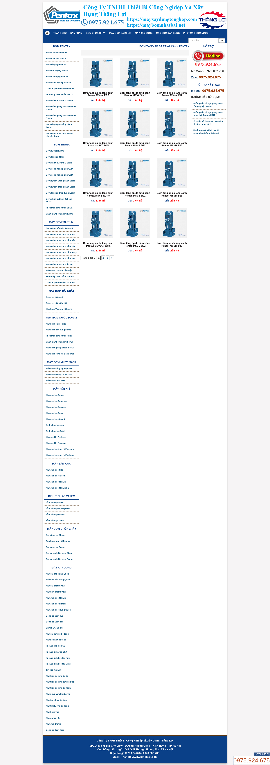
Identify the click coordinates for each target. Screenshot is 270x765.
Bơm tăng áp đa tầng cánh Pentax (59, 125)
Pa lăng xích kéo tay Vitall (58, 664)
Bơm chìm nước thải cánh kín (60, 240)
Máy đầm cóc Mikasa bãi (57, 488)
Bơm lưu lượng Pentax (57, 70)
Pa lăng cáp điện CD (55, 646)
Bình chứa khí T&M (55, 431)
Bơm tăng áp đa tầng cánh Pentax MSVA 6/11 (172, 94)
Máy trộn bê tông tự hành (58, 688)
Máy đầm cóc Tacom (56, 476)
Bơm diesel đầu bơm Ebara (59, 553)
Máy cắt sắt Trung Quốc (57, 574)
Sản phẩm (76, 33)
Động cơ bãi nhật (54, 297)
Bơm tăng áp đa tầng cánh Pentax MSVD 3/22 (135, 244)
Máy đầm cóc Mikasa (56, 482)
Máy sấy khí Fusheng (56, 437)
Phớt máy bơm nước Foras (59, 336)
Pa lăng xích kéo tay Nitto (58, 658)
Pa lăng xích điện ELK (56, 652)
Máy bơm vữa (52, 712)
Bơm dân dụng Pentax (57, 76)
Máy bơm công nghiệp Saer (59, 368)
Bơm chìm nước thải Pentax (59, 101)
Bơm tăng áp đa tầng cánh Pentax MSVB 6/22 (135, 194)
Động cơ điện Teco (55, 730)
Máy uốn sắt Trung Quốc (58, 580)
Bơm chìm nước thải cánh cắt (60, 246)
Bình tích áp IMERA (55, 514)
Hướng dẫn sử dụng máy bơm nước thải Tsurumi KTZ (208, 113)
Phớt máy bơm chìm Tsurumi (60, 276)
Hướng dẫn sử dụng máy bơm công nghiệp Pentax (208, 104)
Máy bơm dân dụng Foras (58, 330)
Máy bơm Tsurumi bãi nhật (59, 270)
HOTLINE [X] (262, 754)
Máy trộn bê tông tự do (57, 676)
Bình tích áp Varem (55, 502)
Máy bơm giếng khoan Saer (59, 374)
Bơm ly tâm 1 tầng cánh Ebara (60, 181)
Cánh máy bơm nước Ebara (59, 214)
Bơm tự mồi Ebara (55, 151)
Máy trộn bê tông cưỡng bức (60, 682)
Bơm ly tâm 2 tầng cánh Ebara (60, 187)
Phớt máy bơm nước (195, 33)
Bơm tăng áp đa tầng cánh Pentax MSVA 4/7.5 (98, 94)
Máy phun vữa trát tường (58, 694)
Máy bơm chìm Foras (56, 324)
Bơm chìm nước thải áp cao (59, 264)
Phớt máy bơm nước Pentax (59, 94)
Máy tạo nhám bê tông (57, 700)
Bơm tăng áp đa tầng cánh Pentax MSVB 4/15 (172, 144)
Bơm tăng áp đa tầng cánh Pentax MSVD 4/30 (172, 244)
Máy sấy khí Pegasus (56, 443)
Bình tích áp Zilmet (55, 520)
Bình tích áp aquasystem (58, 508)
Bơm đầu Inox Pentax (56, 52)
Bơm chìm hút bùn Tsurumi (59, 228)
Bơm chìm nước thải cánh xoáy (61, 252)
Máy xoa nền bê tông (56, 640)
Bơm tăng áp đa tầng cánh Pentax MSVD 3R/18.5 (98, 244)
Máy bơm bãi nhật (120, 33)
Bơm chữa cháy (96, 33)
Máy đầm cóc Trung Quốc (58, 610)
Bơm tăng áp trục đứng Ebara (60, 193)
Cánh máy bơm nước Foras (59, 342)
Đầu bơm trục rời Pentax (58, 541)
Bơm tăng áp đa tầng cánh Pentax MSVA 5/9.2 (135, 94)
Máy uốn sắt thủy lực (56, 592)
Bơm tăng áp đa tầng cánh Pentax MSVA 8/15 (98, 144)
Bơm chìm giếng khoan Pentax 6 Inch (61, 117)
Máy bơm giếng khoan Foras (60, 348)
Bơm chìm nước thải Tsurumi (60, 234)
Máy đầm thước (53, 724)
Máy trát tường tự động (57, 706)
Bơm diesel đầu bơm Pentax (59, 559)
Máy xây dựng (143, 33)
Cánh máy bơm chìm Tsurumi (60, 282)
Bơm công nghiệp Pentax (58, 83)
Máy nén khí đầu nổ (55, 419)
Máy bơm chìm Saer (55, 380)
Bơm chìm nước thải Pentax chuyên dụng (59, 134)
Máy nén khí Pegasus (56, 407)
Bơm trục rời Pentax (56, 547)
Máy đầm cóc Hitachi (56, 604)
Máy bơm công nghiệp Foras (60, 354)
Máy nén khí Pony (54, 413)
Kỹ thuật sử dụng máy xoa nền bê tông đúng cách (208, 122)
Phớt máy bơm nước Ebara (59, 208)
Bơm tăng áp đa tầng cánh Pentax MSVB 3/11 (135, 144)
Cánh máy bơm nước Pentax (60, 88)
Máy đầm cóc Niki (54, 470)
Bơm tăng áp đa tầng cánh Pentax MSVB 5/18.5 (98, 194)
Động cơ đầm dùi (54, 616)
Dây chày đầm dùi (54, 628)
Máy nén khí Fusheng (56, 401)
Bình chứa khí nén (55, 425)
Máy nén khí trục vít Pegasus (60, 449)
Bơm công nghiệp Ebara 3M (59, 175)
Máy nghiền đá (53, 718)
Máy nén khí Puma (55, 395)
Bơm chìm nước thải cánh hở (60, 258)
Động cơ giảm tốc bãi (56, 303)
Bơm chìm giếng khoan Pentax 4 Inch (61, 108)
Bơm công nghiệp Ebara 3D (59, 169)
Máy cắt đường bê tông (57, 634)
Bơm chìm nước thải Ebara (59, 163)
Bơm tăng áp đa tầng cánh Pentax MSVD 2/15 (172, 194)
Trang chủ (60, 33)
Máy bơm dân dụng (168, 33)
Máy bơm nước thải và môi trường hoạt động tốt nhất (206, 131)
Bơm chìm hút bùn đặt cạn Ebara (59, 200)
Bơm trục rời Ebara (55, 535)
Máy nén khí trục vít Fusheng (60, 455)
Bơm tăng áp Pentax (56, 64)
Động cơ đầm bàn (54, 622)
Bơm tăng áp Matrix (55, 157)
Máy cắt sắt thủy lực (55, 586)
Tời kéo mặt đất (53, 670)
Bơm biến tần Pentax (56, 58)
